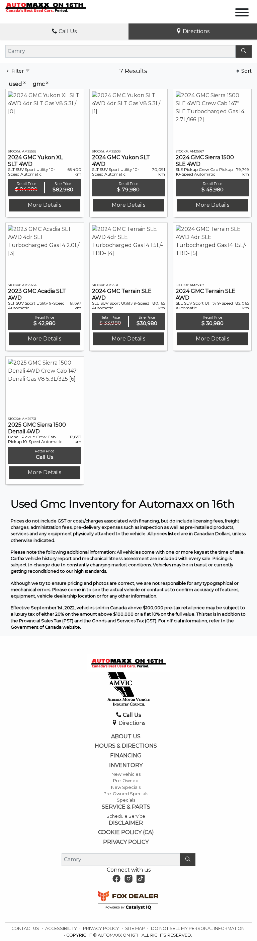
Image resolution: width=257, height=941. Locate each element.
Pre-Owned (126, 780)
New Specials (126, 787)
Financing (126, 756)
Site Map (135, 928)
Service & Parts (126, 807)
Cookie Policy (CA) (126, 832)
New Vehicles (126, 774)
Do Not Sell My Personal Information (198, 928)
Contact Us (25, 928)
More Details (44, 205)
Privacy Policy (126, 842)
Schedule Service (125, 816)
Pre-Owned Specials (125, 793)
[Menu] (242, 13)
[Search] (244, 51)
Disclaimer (126, 823)
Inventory (126, 765)
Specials (126, 800)
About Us (126, 737)
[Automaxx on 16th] (45, 7)
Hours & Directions (126, 746)
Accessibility (61, 928)
